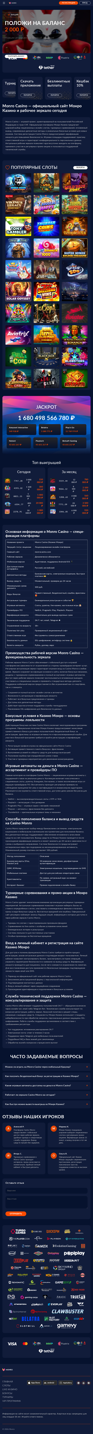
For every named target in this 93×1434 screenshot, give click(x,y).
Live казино (9, 1389)
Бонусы (7, 1393)
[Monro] (12, 2)
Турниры (7, 1397)
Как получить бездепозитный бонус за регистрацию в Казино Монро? (42, 1076)
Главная (7, 1382)
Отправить (16, 1214)
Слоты (6, 1386)
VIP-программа (11, 1401)
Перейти (12, 93)
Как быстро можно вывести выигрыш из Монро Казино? (35, 1104)
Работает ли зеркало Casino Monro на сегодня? (30, 1095)
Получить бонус (16, 56)
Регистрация (68, 3)
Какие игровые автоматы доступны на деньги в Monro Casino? (38, 1086)
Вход (84, 3)
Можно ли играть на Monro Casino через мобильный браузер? (38, 1067)
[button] (3, 2)
